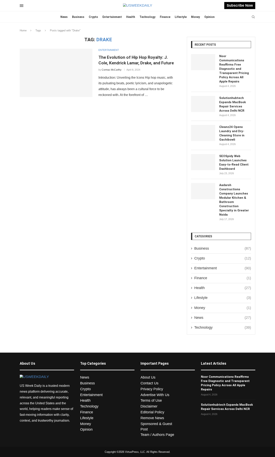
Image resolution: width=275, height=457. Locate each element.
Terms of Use (151, 400)
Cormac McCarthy (111, 69)
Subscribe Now (240, 5)
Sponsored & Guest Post (156, 426)
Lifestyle (181, 17)
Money (195, 17)
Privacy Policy (152, 389)
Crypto (93, 17)
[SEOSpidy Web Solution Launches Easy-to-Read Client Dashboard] (203, 162)
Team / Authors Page (157, 435)
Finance (165, 17)
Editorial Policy (152, 412)
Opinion (209, 17)
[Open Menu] (21, 5)
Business (78, 17)
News (64, 17)
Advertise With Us (155, 395)
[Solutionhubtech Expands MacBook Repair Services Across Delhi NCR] (203, 104)
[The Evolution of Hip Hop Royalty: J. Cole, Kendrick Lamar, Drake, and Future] (56, 73)
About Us (148, 377)
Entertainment (112, 17)
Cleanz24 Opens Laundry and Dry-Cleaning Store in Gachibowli (231, 133)
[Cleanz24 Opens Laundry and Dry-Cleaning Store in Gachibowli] (203, 133)
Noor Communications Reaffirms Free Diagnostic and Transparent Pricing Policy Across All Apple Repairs (234, 68)
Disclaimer (149, 406)
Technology (147, 17)
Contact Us (149, 383)
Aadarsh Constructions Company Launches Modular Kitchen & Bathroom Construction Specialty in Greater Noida (234, 199)
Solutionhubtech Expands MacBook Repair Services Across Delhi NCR (232, 104)
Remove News (152, 418)
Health (130, 17)
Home (23, 30)
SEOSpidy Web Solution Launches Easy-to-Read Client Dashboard (234, 162)
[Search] (253, 17)
